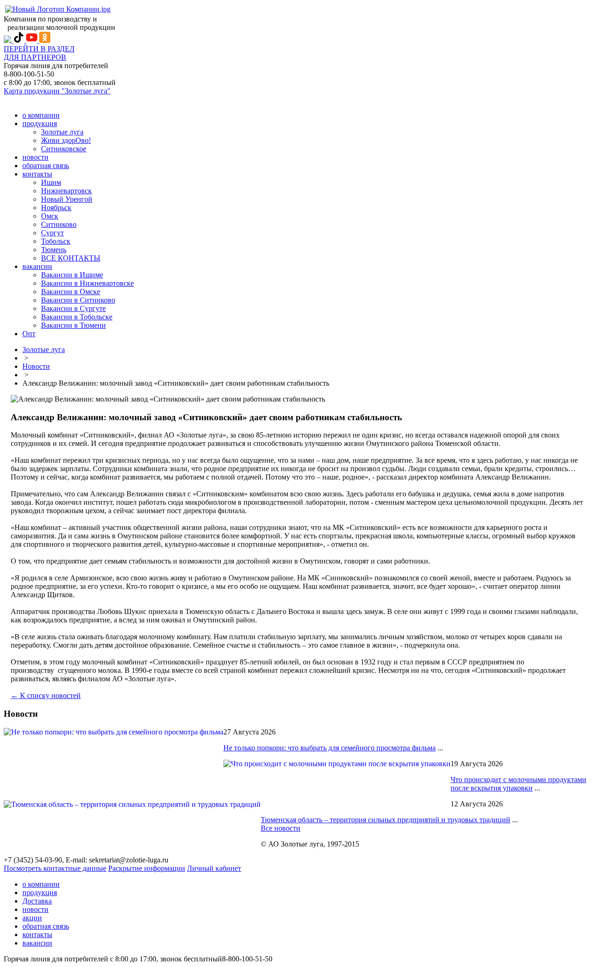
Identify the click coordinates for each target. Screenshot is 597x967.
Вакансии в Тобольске (76, 317)
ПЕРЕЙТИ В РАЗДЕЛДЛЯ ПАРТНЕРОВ (39, 53)
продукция (39, 123)
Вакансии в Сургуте (73, 308)
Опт (28, 334)
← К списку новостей (46, 695)
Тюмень (53, 250)
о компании (41, 115)
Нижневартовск (66, 191)
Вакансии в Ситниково (78, 300)
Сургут (52, 233)
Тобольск (55, 241)
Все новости (280, 828)
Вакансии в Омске (70, 292)
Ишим (51, 182)
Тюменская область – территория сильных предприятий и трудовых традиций (385, 820)
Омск (49, 216)
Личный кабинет (214, 868)
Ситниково (58, 224)
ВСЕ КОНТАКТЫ (70, 258)
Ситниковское (63, 149)
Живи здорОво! (66, 140)
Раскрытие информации (146, 868)
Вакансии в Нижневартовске (87, 283)
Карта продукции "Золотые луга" (57, 91)
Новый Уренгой (66, 199)
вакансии (37, 266)
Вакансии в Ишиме (72, 275)
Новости (36, 366)
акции (32, 918)
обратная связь (45, 165)
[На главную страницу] (58, 9)
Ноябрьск (56, 208)
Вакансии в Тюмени (73, 325)
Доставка (37, 901)
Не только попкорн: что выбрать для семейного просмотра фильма (329, 748)
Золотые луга (62, 132)
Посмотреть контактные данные (55, 868)
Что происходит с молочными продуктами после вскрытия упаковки (518, 784)
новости (35, 157)
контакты (37, 174)
